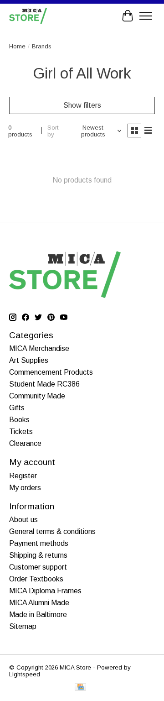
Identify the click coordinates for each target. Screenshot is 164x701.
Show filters (82, 105)
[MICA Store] (28, 15)
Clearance (25, 443)
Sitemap (22, 626)
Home (17, 46)
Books (19, 420)
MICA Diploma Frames (45, 591)
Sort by (53, 131)
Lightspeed (24, 674)
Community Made (37, 396)
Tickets (21, 431)
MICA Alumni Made (39, 603)
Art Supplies (28, 360)
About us (23, 519)
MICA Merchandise (39, 348)
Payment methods (38, 543)
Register (23, 476)
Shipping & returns (38, 555)
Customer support (38, 567)
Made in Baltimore (38, 614)
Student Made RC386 (44, 384)
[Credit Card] (80, 687)
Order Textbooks (36, 579)
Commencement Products (51, 372)
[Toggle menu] (146, 16)
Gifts (17, 408)
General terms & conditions (52, 531)
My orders (25, 488)
